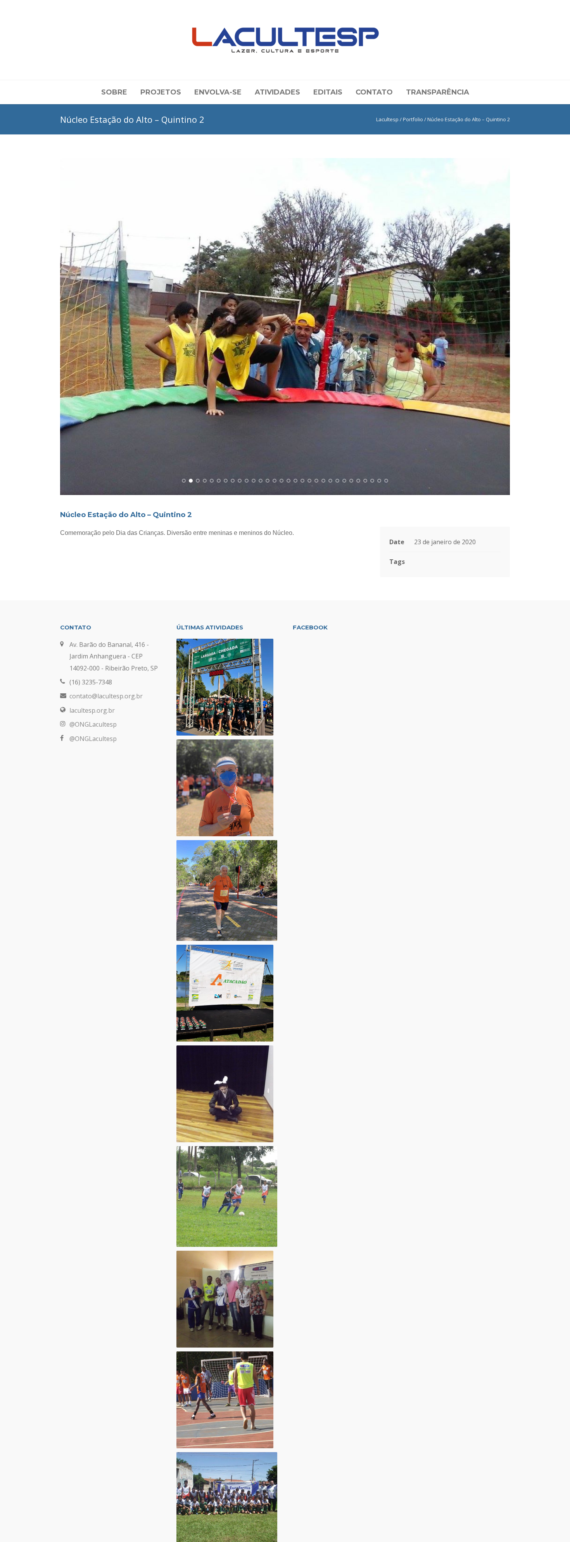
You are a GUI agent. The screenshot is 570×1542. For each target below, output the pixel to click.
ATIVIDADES (277, 92)
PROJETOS (160, 92)
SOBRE (114, 92)
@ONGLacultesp (93, 724)
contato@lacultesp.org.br (106, 696)
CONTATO (374, 92)
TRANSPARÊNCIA (437, 92)
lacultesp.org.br (92, 710)
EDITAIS (327, 92)
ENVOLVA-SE (218, 92)
